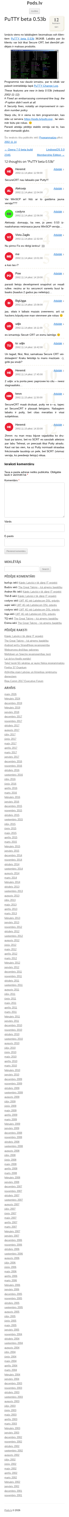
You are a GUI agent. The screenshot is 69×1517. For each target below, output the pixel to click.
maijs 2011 (10, 1003)
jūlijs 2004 (10, 1352)
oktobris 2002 (11, 1446)
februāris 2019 (12, 707)
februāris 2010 (12, 1070)
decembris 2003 (13, 1383)
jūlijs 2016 (10, 779)
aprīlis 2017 (10, 748)
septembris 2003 (13, 1397)
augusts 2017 (11, 730)
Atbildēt (58, 169)
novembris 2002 (13, 1441)
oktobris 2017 (11, 725)
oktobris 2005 (11, 1303)
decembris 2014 (13, 855)
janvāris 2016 (11, 802)
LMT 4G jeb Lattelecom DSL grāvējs (39, 600)
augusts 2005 (11, 1312)
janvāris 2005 (11, 1330)
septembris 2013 (13, 891)
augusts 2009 (11, 1097)
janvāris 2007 (11, 1236)
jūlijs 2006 (10, 1262)
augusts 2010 (11, 1043)
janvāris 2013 (11, 922)
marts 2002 (10, 1477)
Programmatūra (47, 137)
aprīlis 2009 (10, 1115)
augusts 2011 (11, 989)
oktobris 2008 (11, 1142)
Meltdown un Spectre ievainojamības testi (27, 654)
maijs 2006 (10, 1271)
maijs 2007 (10, 1218)
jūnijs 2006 (10, 1267)
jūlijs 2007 (10, 1209)
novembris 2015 (13, 810)
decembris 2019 (13, 703)
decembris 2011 (13, 971)
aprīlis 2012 (10, 954)
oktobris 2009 (11, 1088)
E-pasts (9, 536)
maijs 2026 (10, 694)
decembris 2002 (13, 1437)
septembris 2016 (13, 775)
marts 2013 (10, 913)
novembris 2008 (13, 1137)
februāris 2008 (12, 1177)
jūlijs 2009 (10, 1101)
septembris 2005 (13, 1307)
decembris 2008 (13, 1133)
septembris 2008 (13, 1146)
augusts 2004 (11, 1347)
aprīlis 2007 (10, 1222)
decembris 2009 (13, 1079)
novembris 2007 (13, 1191)
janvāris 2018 (11, 712)
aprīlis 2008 (10, 1168)
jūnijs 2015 (10, 828)
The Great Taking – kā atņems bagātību (40, 587)
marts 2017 (10, 752)
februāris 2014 (12, 882)
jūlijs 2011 (9, 994)
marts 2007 (10, 1227)
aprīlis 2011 (10, 1007)
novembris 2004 (13, 1334)
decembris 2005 (13, 1294)
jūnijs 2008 (10, 1160)
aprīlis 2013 (10, 909)
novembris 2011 (13, 976)
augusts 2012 (11, 940)
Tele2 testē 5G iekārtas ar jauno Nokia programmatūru (34, 663)
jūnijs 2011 (10, 998)
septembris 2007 (13, 1200)
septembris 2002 (13, 1450)
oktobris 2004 (11, 1338)
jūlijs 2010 (10, 1048)
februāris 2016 (12, 797)
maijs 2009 (10, 1110)
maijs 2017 (10, 743)
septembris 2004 (13, 1343)
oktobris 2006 (11, 1249)
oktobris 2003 (11, 1392)
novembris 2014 (13, 860)
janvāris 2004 (11, 1379)
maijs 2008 (10, 1164)
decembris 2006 (13, 1240)
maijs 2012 (10, 949)
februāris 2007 (12, 1231)
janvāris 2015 (11, 851)
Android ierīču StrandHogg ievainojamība (27, 645)
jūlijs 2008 (10, 1155)
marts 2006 (10, 1280)
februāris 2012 (12, 962)
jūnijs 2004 (10, 1356)
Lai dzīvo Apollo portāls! (17, 658)
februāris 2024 (12, 698)
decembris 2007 (13, 1186)
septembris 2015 (13, 819)
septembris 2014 (13, 869)
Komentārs (11, 480)
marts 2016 (10, 793)
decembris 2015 (13, 806)
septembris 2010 (13, 1039)
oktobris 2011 (11, 980)
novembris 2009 (13, 1083)
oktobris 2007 (11, 1195)
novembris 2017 (13, 721)
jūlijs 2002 (10, 1459)
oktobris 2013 (11, 886)
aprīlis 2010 (10, 1061)
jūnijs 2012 (10, 945)
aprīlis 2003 (10, 1419)
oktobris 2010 (11, 1034)
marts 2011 (10, 1012)
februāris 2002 (12, 1482)
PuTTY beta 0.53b (22, 38)
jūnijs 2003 (10, 1410)
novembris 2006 (13, 1245)
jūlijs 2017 (10, 734)
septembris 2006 (13, 1254)
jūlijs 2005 (10, 1316)
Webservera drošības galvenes (21, 650)
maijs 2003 (10, 1414)
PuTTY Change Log (46, 85)
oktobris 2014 (11, 864)
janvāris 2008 (11, 1182)
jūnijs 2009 (10, 1106)
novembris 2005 (13, 1298)
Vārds (8, 521)
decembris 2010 (13, 1025)
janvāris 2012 (11, 967)
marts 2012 (10, 958)
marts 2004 (10, 1370)
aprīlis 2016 (10, 788)
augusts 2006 (11, 1258)
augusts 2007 (11, 1204)
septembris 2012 (13, 936)
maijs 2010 (10, 1056)
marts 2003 (10, 1423)
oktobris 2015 (11, 815)
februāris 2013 (12, 918)
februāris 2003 (12, 1428)
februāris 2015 (12, 846)
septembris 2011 (13, 985)
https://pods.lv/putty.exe (38, 119)
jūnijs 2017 (10, 739)
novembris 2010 (13, 1030)
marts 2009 (10, 1119)
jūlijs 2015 (10, 824)
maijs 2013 (10, 904)
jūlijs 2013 (10, 900)
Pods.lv (34, 3)
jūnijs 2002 (10, 1464)
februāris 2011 (12, 1016)
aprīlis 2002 (10, 1473)
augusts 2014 (11, 873)
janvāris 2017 (11, 757)
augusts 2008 (11, 1151)
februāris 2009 (12, 1124)
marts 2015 (10, 842)
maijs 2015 (10, 833)
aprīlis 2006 (10, 1276)
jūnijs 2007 (10, 1213)
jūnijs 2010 (10, 1052)
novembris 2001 (13, 1495)
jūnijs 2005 (10, 1321)
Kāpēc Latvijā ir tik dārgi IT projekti (38, 582)
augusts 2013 (11, 895)
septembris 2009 (13, 1092)
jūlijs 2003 (10, 1406)
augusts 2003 (11, 1401)
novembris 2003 (13, 1388)
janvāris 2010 (11, 1074)
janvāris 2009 (11, 1128)
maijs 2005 (10, 1325)
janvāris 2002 (11, 1486)
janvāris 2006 (11, 1289)
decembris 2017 (13, 716)
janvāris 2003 (11, 1432)
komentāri (56, 22)
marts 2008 (10, 1173)
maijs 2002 (10, 1468)
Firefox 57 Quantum (15, 667)
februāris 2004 (12, 1374)
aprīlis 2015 (10, 837)
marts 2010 (10, 1065)
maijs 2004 (10, 1361)
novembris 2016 (13, 766)
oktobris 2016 (11, 770)
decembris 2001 (13, 1491)
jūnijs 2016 (10, 784)
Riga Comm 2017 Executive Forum (23, 681)
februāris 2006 (12, 1285)
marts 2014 (10, 878)
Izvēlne (34, 11)
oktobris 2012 (11, 931)
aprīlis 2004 (10, 1365)
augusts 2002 (11, 1455)
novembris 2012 (13, 927)
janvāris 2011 (11, 1021)
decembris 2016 (13, 761)
